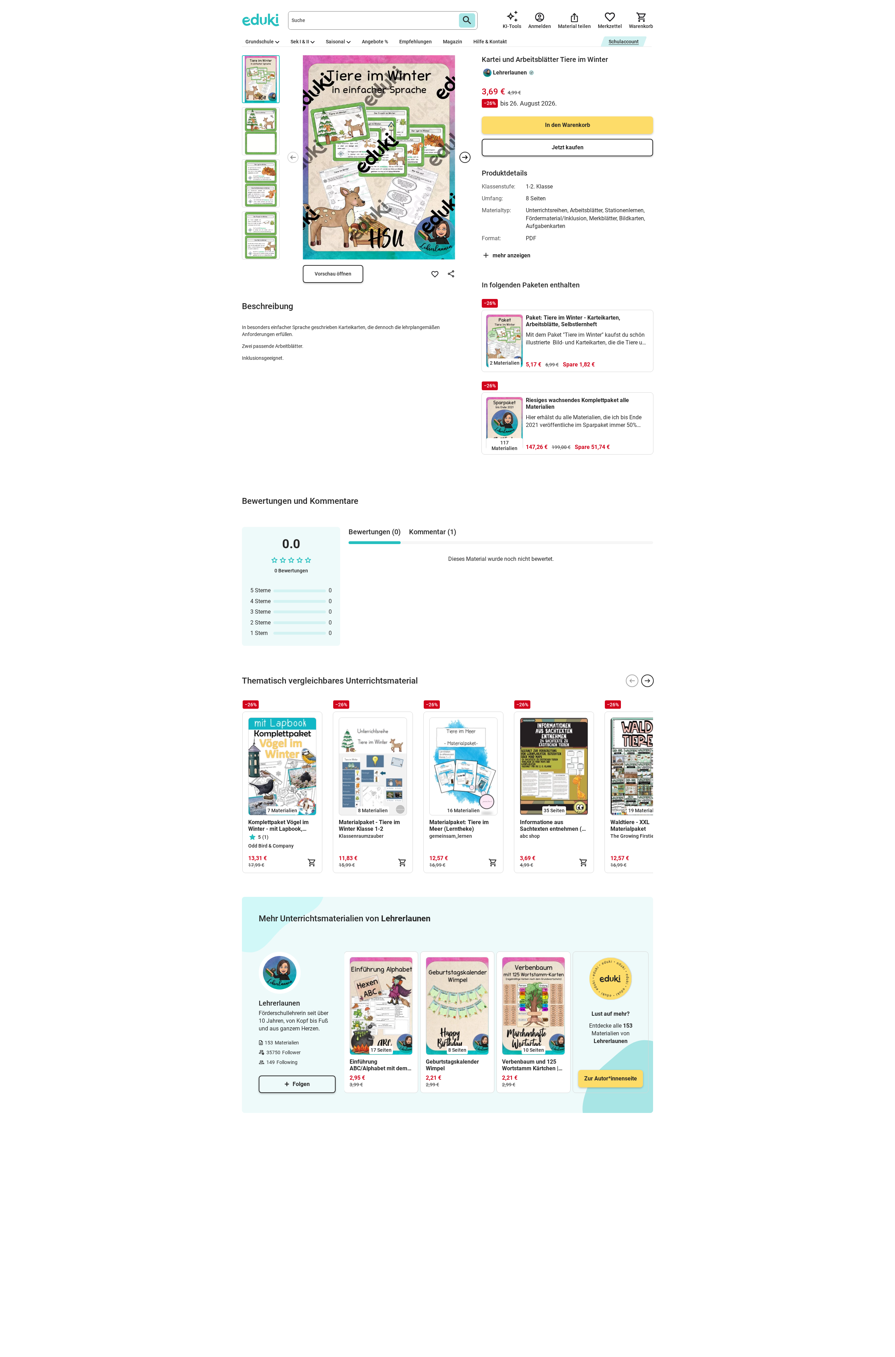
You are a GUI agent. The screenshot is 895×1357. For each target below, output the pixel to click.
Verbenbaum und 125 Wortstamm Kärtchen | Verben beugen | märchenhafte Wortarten (533, 1065)
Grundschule (259, 41)
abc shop (530, 836)
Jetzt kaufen (567, 147)
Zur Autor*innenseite (610, 1078)
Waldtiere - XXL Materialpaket (630, 825)
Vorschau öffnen (333, 274)
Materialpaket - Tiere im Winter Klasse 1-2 (369, 825)
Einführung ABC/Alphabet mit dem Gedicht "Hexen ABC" (378, 1065)
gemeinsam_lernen (450, 836)
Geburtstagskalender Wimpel (452, 1065)
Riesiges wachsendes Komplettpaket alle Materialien (577, 403)
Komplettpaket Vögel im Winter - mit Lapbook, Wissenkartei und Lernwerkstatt (278, 825)
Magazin (452, 41)
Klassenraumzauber (361, 836)
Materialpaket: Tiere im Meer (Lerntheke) (459, 825)
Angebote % (375, 41)
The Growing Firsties (633, 836)
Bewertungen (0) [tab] (375, 532)
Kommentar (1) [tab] (432, 532)
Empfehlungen (415, 41)
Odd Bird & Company (271, 846)
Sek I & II (300, 41)
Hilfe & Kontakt (490, 41)
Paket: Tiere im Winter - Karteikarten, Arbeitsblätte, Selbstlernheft (573, 321)
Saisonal (335, 41)
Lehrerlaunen (510, 72)
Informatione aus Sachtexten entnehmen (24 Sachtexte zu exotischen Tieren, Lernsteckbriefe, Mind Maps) (554, 825)
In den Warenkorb (567, 125)
